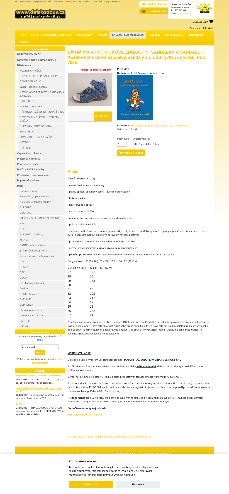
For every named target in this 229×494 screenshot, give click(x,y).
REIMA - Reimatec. (30, 294)
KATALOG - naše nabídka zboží (127, 35)
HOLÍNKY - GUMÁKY (31, 106)
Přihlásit (40, 352)
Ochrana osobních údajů (26, 1)
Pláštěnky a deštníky (28, 158)
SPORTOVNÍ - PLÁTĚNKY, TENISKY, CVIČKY (40, 119)
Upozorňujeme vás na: (31, 310)
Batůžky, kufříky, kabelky (30, 169)
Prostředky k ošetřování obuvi (33, 175)
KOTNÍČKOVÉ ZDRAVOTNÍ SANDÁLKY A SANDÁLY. (160, 125)
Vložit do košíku (133, 152)
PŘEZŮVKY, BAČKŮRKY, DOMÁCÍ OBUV (42, 112)
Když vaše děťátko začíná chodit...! (36, 59)
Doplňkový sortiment (28, 180)
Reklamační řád (45, 1)
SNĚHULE (25, 148)
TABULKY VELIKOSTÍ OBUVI (85, 414)
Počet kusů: (123, 139)
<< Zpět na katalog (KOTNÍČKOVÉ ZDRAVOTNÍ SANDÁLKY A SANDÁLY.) (109, 436)
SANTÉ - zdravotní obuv (32, 245)
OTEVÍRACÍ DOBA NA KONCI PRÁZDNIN (38, 375)
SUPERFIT (25, 207)
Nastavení (138, 484)
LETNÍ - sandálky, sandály (33, 87)
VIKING (24, 326)
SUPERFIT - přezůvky (31, 234)
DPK (22, 272)
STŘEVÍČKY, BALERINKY (34, 250)
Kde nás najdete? (174, 35)
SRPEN (20, 404)
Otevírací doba (195, 35)
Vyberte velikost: (141, 139)
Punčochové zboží (27, 164)
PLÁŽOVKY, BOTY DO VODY (35, 126)
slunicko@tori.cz (184, 13)
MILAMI (24, 240)
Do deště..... (26, 288)
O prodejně (154, 35)
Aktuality (102, 35)
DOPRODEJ (26, 304)
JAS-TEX (25, 321)
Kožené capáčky (28, 191)
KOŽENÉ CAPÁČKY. (31, 70)
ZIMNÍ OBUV (27, 131)
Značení (86, 1)
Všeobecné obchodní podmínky (67, 1)
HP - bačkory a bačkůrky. (33, 283)
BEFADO (24, 267)
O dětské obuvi (84, 35)
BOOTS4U (25, 213)
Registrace (195, 28)
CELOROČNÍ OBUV (30, 81)
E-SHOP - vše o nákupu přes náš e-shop (51, 35)
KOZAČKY (25, 142)
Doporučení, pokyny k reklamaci (106, 1)
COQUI (23, 277)
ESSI (22, 223)
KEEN (23, 229)
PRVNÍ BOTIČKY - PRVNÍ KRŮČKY (39, 76)
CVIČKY (24, 261)
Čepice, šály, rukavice (29, 153)
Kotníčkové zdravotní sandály (35, 202)
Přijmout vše (91, 484)
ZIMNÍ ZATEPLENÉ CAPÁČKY (36, 137)
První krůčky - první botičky (34, 196)
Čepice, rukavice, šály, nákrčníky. (37, 256)
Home (23, 35)
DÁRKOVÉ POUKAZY (29, 54)
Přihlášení (208, 28)
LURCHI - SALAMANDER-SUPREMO (39, 218)
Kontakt (24, 42)
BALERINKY (26, 101)
